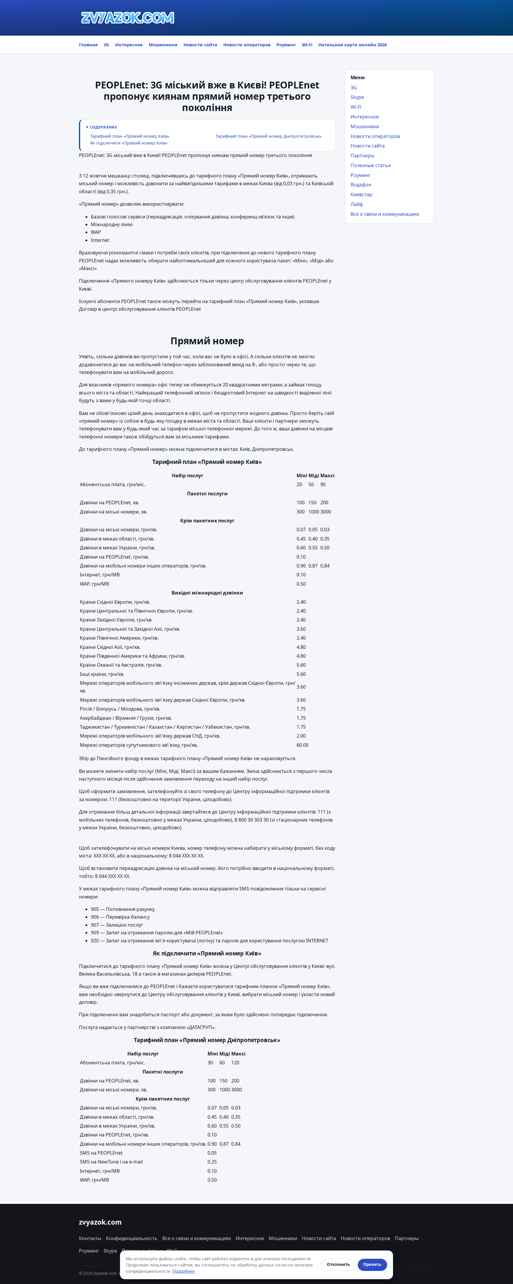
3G (106, 44)
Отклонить (338, 1264)
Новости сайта (200, 44)
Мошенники (163, 44)
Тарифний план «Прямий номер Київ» (129, 136)
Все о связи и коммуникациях (385, 214)
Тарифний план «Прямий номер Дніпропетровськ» (269, 136)
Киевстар (361, 194)
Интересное (129, 44)
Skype (357, 97)
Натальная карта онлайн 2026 (352, 44)
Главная (88, 44)
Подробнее (183, 1271)
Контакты (90, 1238)
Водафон (361, 184)
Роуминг (286, 44)
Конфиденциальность (132, 1238)
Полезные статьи (371, 165)
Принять (372, 1264)
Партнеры (362, 155)
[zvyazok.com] (128, 17)
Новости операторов (246, 44)
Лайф (357, 204)
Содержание (103, 127)
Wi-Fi (307, 44)
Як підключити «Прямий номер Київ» (128, 143)
